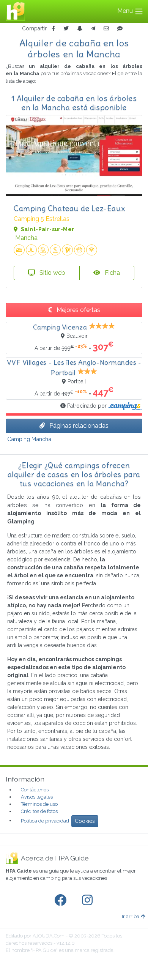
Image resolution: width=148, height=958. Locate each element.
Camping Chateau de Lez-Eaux (69, 208)
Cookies (85, 821)
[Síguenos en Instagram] (89, 900)
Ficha (111, 272)
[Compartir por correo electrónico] (106, 29)
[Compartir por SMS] (120, 29)
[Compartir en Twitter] (66, 29)
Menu (125, 10)
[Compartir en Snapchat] (80, 29)
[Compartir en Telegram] (93, 29)
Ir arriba (130, 916)
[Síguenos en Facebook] (62, 900)
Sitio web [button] (51, 272)
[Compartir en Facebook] (53, 29)
